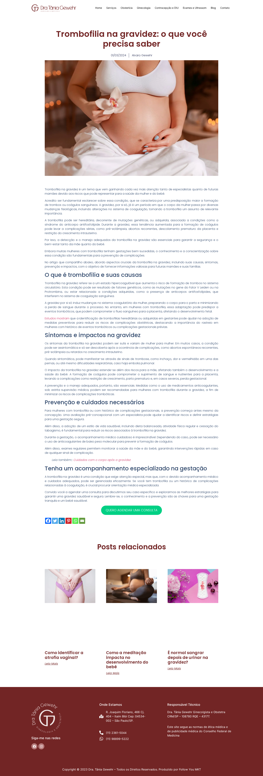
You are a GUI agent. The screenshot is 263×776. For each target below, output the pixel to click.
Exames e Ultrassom (194, 7)
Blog (213, 7)
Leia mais (51, 663)
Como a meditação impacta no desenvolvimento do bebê (127, 660)
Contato (225, 7)
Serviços (111, 7)
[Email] (82, 521)
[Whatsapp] (75, 521)
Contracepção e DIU (167, 7)
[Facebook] (48, 521)
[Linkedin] (62, 521)
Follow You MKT (190, 769)
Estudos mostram (57, 318)
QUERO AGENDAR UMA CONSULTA (131, 510)
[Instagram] (41, 746)
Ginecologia (143, 7)
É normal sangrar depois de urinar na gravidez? (188, 657)
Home (98, 7)
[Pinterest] (68, 521)
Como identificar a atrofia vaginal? (64, 655)
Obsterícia (127, 7)
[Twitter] (55, 521)
